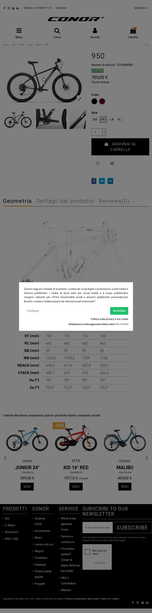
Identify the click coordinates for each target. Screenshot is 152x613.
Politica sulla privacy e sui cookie (109, 318)
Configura (33, 311)
